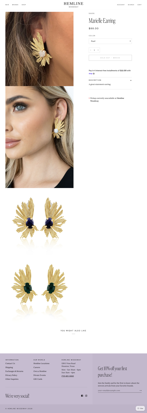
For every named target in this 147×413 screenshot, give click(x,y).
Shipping (9, 367)
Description (95, 80)
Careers (36, 367)
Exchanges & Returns (14, 371)
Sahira (92, 13)
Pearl (93, 41)
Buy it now (110, 65)
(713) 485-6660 (68, 376)
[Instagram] (86, 396)
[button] (15, 5)
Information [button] (12, 360)
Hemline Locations (41, 363)
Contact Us (10, 363)
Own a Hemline (39, 371)
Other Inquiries (11, 379)
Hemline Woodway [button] (71, 360)
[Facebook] (82, 396)
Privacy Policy (11, 375)
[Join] (139, 390)
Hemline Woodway (17, 409)
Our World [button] (39, 360)
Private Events (39, 375)
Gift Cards (37, 379)
